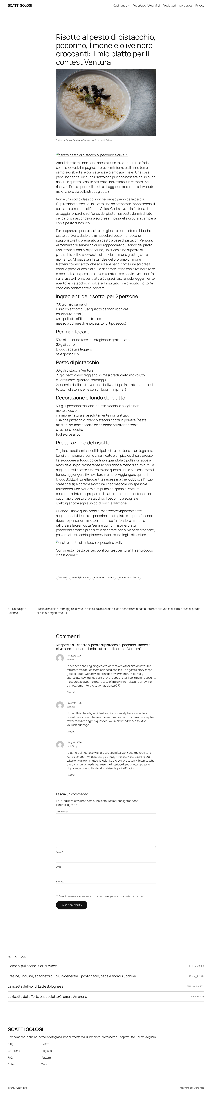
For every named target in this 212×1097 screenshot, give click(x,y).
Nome (59, 852)
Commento (62, 811)
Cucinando (88, 140)
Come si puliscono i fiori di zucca (33, 966)
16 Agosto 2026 (74, 655)
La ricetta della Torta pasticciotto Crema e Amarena (47, 997)
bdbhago (71, 706)
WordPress (199, 1087)
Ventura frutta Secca (129, 577)
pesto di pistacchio (80, 577)
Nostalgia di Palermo (17, 610)
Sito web (60, 881)
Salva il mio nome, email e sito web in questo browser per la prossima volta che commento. (102, 896)
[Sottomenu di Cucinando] (129, 5)
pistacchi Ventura (138, 240)
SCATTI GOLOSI (20, 5)
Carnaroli (62, 577)
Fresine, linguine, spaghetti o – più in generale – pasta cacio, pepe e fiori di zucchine (72, 976)
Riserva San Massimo (104, 577)
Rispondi (71, 692)
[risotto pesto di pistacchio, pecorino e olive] (90, 542)
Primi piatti (100, 140)
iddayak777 (72, 659)
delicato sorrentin (69, 208)
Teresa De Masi (73, 140)
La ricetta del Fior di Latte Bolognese (35, 986)
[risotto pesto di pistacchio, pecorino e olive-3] (92, 155)
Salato (109, 140)
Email (59, 866)
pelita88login (73, 746)
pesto (106, 240)
